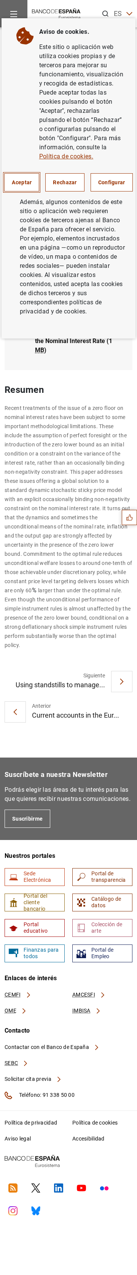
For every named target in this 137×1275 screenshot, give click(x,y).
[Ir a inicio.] (56, 13)
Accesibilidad (88, 1139)
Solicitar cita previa (29, 1079)
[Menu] (13, 13)
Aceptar (22, 182)
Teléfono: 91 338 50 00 (46, 1095)
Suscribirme (27, 819)
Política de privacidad (31, 1123)
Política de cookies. (66, 156)
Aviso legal (18, 1139)
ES (118, 13)
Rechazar (64, 182)
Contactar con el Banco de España (47, 1047)
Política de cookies (95, 1123)
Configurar (111, 182)
